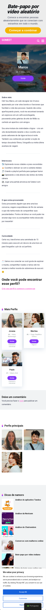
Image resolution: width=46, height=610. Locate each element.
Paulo (12, 370)
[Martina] (34, 327)
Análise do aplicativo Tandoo (28, 500)
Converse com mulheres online (29, 541)
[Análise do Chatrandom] (8, 537)
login (21, 401)
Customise (23, 598)
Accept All (23, 592)
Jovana (12, 331)
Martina (34, 331)
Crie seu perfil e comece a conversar (18, 289)
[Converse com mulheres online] (8, 551)
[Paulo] (12, 365)
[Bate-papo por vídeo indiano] (8, 565)
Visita (23, 78)
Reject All (23, 605)
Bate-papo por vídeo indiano (27, 555)
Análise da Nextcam (24, 513)
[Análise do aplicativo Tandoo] (8, 510)
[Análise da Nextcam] (8, 524)
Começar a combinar (23, 30)
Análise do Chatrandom (25, 527)
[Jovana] (12, 327)
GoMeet (7, 39)
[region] (23, 589)
